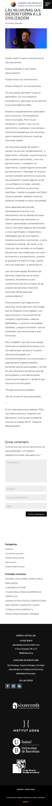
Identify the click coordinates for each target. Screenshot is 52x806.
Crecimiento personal (14, 553)
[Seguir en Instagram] (13, 686)
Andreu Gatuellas (15, 23)
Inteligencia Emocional (14, 558)
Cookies (20, 789)
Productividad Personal (14, 566)
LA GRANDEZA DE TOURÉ (15, 587)
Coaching (9, 549)
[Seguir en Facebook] (7, 686)
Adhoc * (26, 802)
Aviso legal (30, 789)
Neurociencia (10, 562)
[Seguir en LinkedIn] (19, 686)
